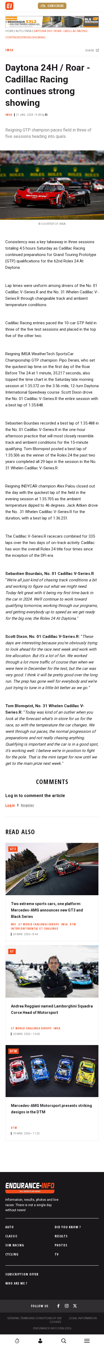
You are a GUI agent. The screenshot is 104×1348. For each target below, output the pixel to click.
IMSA (28, 31)
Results (61, 1236)
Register (27, 805)
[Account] (40, 1341)
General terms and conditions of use (34, 1318)
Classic (11, 1236)
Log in (10, 805)
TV (57, 1254)
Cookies (55, 1322)
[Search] (64, 1341)
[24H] (17, 1341)
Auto (19, 31)
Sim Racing (14, 1245)
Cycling (11, 1254)
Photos (61, 1245)
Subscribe (55, 5)
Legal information (83, 1318)
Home (9, 31)
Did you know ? (68, 1227)
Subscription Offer (21, 1274)
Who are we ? (16, 1283)
